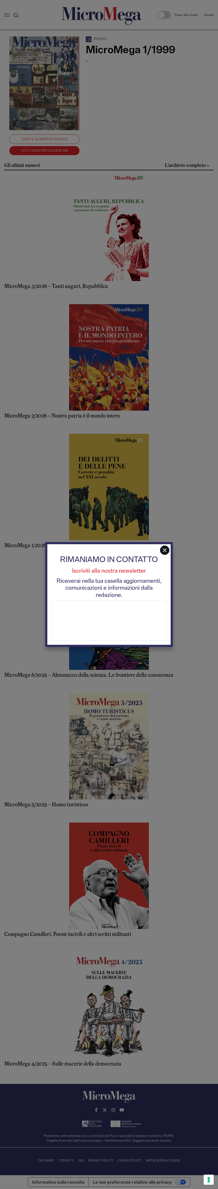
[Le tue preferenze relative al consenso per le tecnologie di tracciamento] (209, 1180)
